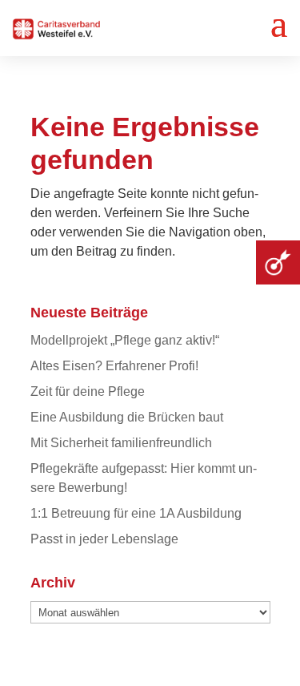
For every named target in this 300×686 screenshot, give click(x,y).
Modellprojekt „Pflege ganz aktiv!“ (124, 340)
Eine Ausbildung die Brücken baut (126, 417)
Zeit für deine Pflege (87, 391)
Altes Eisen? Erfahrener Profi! (114, 366)
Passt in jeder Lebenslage (104, 539)
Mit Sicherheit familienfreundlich (121, 443)
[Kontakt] (278, 262)
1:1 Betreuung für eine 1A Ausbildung (136, 513)
